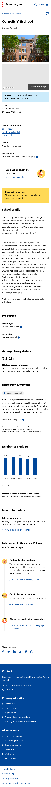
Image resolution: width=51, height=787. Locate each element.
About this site (8, 769)
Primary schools (12, 708)
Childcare (9, 750)
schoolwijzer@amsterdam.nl (18, 685)
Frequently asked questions (18, 717)
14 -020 (9, 690)
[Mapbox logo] (8, 87)
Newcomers (10, 758)
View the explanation (15, 177)
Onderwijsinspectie (25, 429)
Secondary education (15, 741)
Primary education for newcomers (20, 722)
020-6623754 (8, 129)
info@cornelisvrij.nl (11, 132)
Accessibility (8, 774)
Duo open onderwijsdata (16, 486)
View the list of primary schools (26, 580)
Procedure (10, 704)
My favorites (10, 713)
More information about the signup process (27, 627)
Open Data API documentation (16, 783)
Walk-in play (11, 754)
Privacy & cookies (10, 779)
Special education (13, 745)
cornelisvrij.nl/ (8, 135)
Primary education (12, 14)
